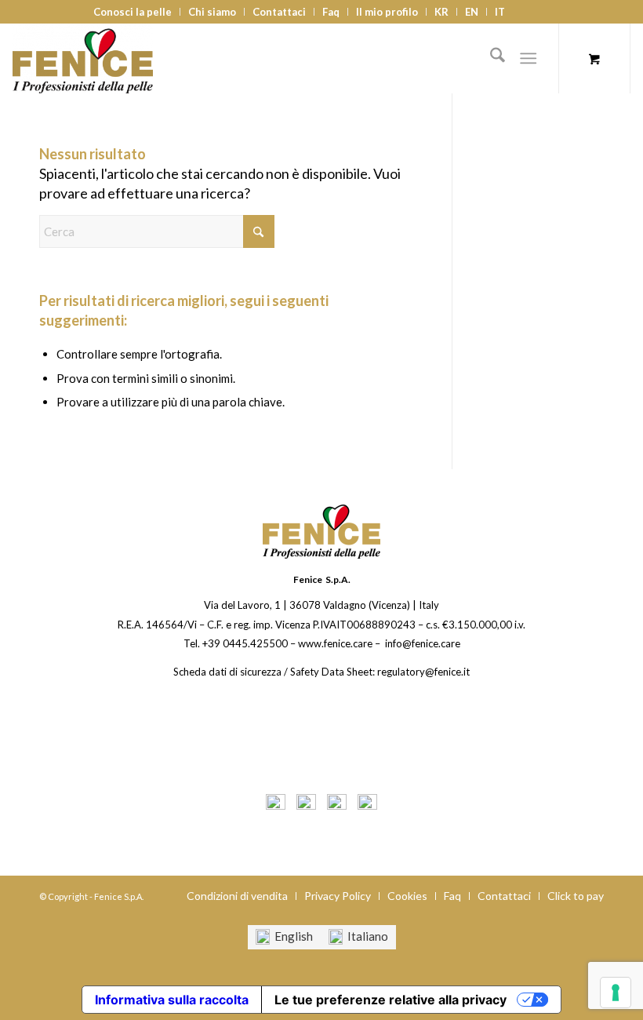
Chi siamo (212, 11)
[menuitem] (132, 12)
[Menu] (528, 58)
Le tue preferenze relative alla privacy (390, 999)
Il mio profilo (387, 11)
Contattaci (279, 11)
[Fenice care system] (83, 58)
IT (500, 11)
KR (441, 11)
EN (471, 11)
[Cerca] (489, 58)
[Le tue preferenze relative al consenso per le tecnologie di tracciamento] (615, 992)
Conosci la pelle (132, 11)
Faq (331, 11)
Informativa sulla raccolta (172, 999)
